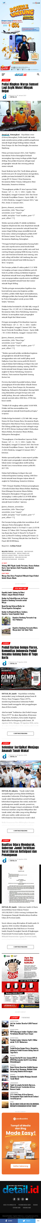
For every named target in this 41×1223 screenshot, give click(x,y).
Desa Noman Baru (9, 553)
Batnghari (29, 551)
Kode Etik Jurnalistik (9, 1205)
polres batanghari (10, 559)
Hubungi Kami (27, 1208)
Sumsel (21, 559)
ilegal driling (24, 555)
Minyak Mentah (8, 557)
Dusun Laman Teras (10, 555)
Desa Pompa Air (23, 553)
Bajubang (19, 551)
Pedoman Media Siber (24, 1205)
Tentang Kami (16, 1208)
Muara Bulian (21, 557)
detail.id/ (5, 134)
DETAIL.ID (13, 97)
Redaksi (35, 1205)
